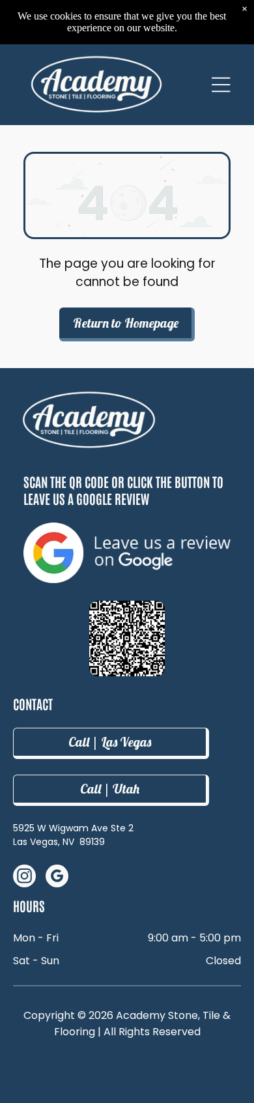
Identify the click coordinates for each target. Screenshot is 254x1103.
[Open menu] (221, 84)
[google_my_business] (57, 878)
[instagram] (24, 878)
